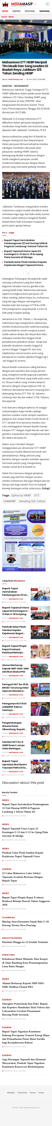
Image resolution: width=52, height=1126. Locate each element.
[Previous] (24, 273)
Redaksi (11, 1092)
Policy (41, 1092)
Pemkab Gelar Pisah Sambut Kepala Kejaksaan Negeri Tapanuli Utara (25, 264)
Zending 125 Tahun (32, 501)
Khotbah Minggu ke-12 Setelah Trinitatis (25, 942)
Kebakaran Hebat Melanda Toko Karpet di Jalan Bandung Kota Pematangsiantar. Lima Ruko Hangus (25, 962)
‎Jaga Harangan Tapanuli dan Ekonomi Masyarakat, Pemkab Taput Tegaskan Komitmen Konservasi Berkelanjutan (24, 1063)
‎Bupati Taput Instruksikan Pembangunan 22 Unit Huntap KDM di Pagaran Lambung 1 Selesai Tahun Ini (26, 243)
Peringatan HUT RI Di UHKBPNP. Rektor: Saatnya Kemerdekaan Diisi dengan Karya (14, 710)
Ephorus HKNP (21, 495)
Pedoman (22, 1092)
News (11, 17)
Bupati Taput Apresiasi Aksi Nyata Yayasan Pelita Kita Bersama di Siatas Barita (14, 767)
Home (4, 17)
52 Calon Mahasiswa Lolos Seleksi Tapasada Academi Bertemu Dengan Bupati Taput (22, 877)
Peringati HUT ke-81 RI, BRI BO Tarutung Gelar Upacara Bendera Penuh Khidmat (15, 689)
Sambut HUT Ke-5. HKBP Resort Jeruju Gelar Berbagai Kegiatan (13, 746)
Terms (33, 1092)
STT (36, 495)
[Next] (28, 273)
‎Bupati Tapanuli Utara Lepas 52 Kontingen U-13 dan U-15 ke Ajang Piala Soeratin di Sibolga (23, 254)
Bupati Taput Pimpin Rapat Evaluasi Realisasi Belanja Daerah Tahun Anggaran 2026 (14, 652)
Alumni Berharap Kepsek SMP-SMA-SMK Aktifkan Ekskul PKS (15, 668)
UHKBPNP (10, 501)
